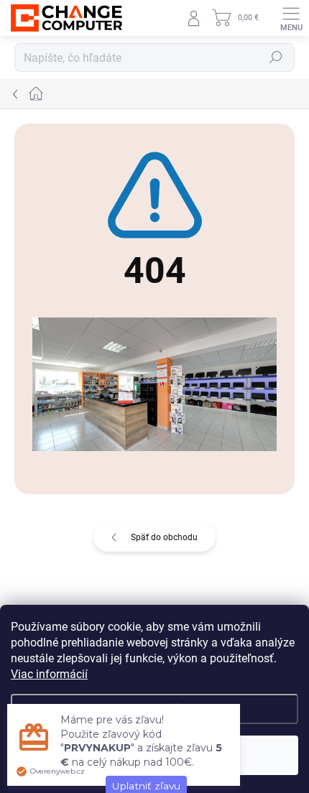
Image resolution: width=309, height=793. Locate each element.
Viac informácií (49, 674)
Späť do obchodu (164, 537)
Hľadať (276, 57)
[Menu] (291, 18)
